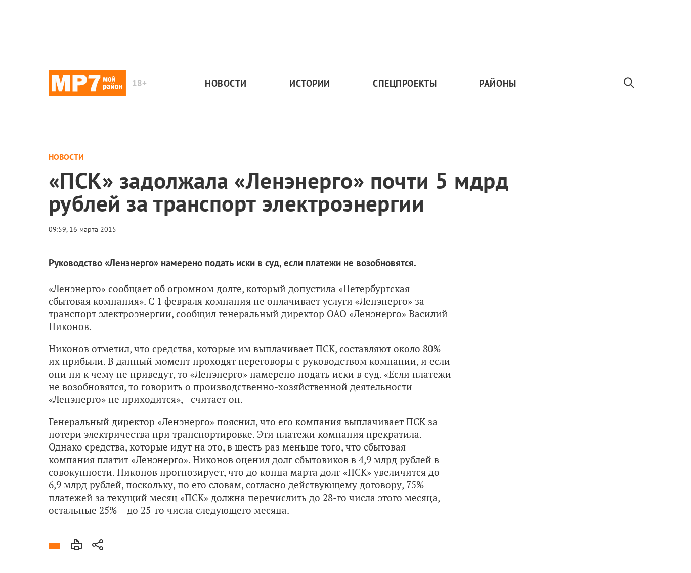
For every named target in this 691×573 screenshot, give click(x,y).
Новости (226, 83)
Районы (497, 83)
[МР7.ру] (87, 83)
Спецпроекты (405, 83)
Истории (309, 83)
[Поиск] (629, 83)
